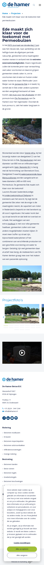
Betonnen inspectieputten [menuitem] (13, 441)
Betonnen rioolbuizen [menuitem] (12, 433)
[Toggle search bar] (34, 5)
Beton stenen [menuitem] (9, 468)
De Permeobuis (22, 98)
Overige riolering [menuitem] (10, 454)
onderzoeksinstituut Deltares (18, 195)
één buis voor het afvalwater (21, 95)
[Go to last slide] (4, 317)
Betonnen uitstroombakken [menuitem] (14, 445)
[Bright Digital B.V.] (30, 562)
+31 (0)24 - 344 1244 (12, 408)
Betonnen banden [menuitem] (10, 464)
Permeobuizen (26, 160)
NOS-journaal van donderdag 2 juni (23, 45)
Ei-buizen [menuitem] (7, 437)
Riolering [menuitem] (6, 427)
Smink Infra (30, 153)
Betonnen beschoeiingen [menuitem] (13, 481)
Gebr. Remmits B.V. (22, 167)
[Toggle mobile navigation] (40, 5)
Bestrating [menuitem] (7, 459)
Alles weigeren (22, 555)
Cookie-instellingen (22, 543)
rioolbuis (11, 223)
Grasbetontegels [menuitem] (10, 477)
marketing (23, 562)
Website (14, 562)
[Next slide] (40, 317)
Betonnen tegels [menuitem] (10, 473)
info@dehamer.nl (11, 411)
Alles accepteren (22, 549)
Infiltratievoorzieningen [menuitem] (12, 450)
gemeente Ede (21, 84)
